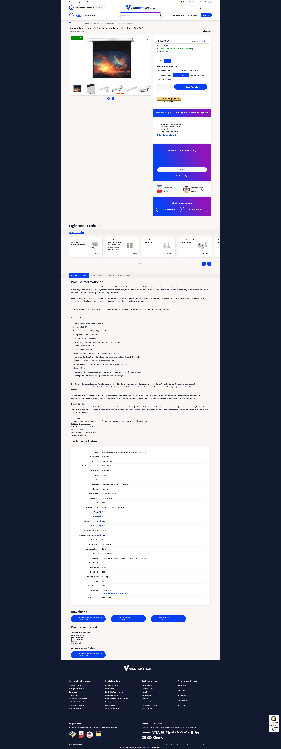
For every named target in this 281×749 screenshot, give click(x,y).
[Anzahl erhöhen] (170, 87)
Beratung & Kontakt (111, 685)
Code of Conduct (147, 708)
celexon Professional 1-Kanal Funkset (150, 241)
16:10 (182, 61)
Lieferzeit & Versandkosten (77, 685)
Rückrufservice (110, 705)
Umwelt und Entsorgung (76, 705)
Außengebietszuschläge (76, 689)
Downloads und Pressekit (150, 705)
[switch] (274, 729)
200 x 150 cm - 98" (196, 71)
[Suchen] (160, 15)
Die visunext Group (148, 689)
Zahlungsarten (73, 692)
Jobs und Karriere (147, 702)
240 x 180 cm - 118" (181, 75)
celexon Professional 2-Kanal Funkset (187, 241)
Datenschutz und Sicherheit (179, 745)
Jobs (88, 2)
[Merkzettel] (201, 7)
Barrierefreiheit (146, 712)
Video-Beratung (110, 689)
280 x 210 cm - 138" (198, 75)
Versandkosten (155, 748)
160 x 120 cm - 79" (164, 71)
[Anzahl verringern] (159, 87)
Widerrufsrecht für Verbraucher (79, 702)
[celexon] (206, 31)
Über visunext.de (147, 685)
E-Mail (182, 170)
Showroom (95, 2)
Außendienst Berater (111, 695)
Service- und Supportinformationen (114, 593)
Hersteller (145, 692)
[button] (169, 99)
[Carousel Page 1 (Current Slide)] (139, 263)
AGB (167, 745)
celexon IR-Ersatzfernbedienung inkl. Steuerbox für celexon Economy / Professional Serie (114, 244)
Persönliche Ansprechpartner (114, 692)
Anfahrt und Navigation (112, 708)
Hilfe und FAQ (73, 695)
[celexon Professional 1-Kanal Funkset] (166, 245)
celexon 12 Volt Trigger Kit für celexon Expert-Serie (78, 242)
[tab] (76, 232)
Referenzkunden (147, 695)
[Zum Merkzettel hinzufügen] (147, 38)
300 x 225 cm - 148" (164, 80)
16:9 (175, 61)
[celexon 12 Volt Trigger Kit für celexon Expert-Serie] (93, 245)
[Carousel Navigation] (110, 98)
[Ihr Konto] (207, 7)
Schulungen (109, 702)
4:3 (167, 61)
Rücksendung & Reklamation (78, 699)
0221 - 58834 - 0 (99, 7)
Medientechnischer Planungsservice (116, 699)
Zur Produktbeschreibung (165, 135)
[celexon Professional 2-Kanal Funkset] (203, 245)
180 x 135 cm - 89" (180, 71)
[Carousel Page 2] (141, 263)
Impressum (193, 745)
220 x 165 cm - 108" (164, 75)
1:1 (160, 61)
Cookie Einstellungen (205, 745)
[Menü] (71, 15)
